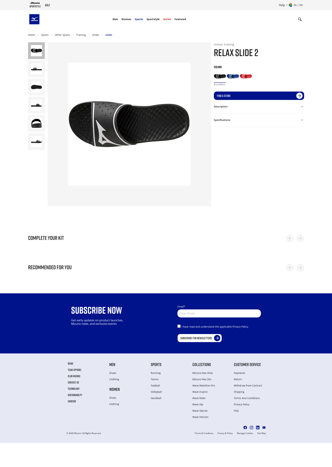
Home (31, 35)
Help (282, 5)
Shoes (95, 35)
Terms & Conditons (204, 433)
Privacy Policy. (240, 326)
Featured (180, 19)
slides (108, 35)
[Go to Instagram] (251, 427)
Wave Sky (197, 404)
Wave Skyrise (200, 410)
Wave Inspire (200, 391)
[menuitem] (115, 19)
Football (155, 385)
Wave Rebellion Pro (203, 385)
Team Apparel (75, 370)
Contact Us (73, 382)
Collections (201, 364)
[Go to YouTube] (264, 427)
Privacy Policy (241, 404)
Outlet (167, 19)
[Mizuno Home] (35, 5)
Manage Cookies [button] (245, 433)
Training (81, 35)
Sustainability (75, 395)
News (70, 363)
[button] (290, 238)
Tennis (155, 379)
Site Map (261, 433)
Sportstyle (153, 19)
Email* (181, 306)
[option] (220, 76)
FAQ (236, 410)
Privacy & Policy (225, 433)
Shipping (239, 391)
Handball (156, 398)
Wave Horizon (200, 417)
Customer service (247, 364)
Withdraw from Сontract (248, 385)
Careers (72, 401)
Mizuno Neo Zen (202, 379)
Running (156, 373)
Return (238, 379)
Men (115, 19)
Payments (239, 373)
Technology (74, 388)
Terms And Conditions (247, 398)
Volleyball (156, 391)
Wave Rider (199, 398)
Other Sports (62, 35)
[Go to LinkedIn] (258, 427)
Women (126, 19)
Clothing (114, 379)
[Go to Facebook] (245, 427)
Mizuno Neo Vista (202, 373)
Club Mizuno (74, 376)
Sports (139, 19)
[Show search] (300, 19)
